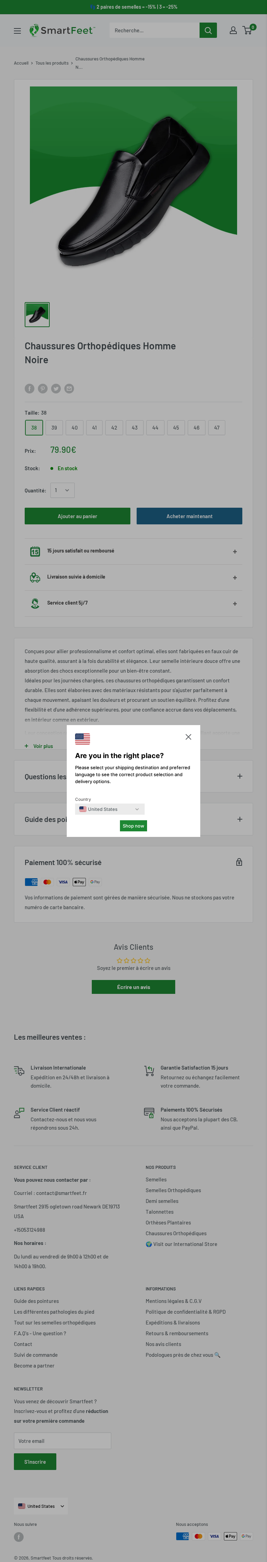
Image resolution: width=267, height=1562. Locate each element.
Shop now (133, 826)
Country (83, 799)
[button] (188, 738)
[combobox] (98, 809)
